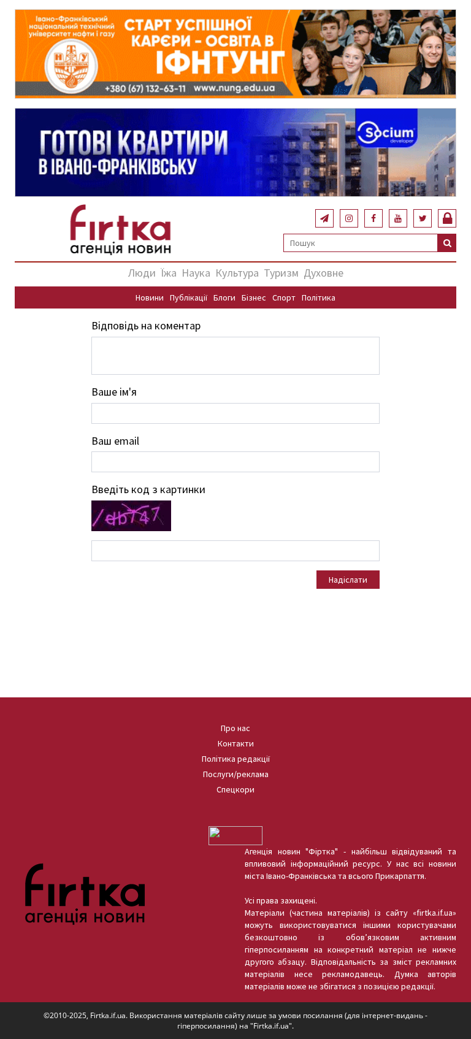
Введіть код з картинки (148, 489)
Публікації (188, 297)
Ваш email (115, 441)
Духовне (323, 273)
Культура (237, 273)
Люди (142, 273)
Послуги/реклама (236, 774)
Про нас (235, 728)
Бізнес (254, 297)
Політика (318, 297)
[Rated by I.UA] (235, 834)
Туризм (281, 273)
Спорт (284, 297)
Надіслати (348, 579)
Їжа (169, 273)
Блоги (224, 297)
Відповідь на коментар (146, 325)
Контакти (236, 743)
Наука (196, 273)
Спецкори (235, 789)
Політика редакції (236, 758)
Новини (150, 297)
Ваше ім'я (114, 392)
